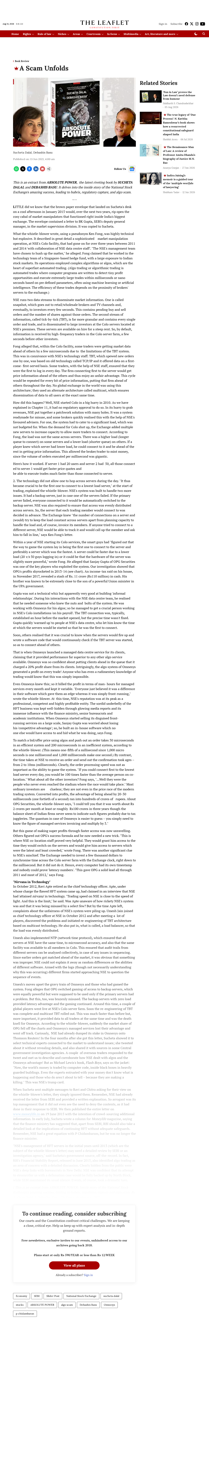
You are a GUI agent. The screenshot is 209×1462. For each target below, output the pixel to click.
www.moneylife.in (27, 1114)
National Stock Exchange (81, 1296)
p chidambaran (25, 1313)
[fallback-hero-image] (151, 96)
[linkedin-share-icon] (36, 170)
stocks (20, 1304)
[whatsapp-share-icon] (16, 170)
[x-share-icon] (22, 170)
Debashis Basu (43, 152)
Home (15, 34)
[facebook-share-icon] (29, 170)
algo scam (67, 1304)
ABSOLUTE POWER (42, 1304)
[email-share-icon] (42, 170)
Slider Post (52, 1296)
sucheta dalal (111, 1296)
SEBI (37, 1296)
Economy (21, 1296)
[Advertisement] (104, 8)
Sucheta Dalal (22, 152)
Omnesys (109, 1304)
